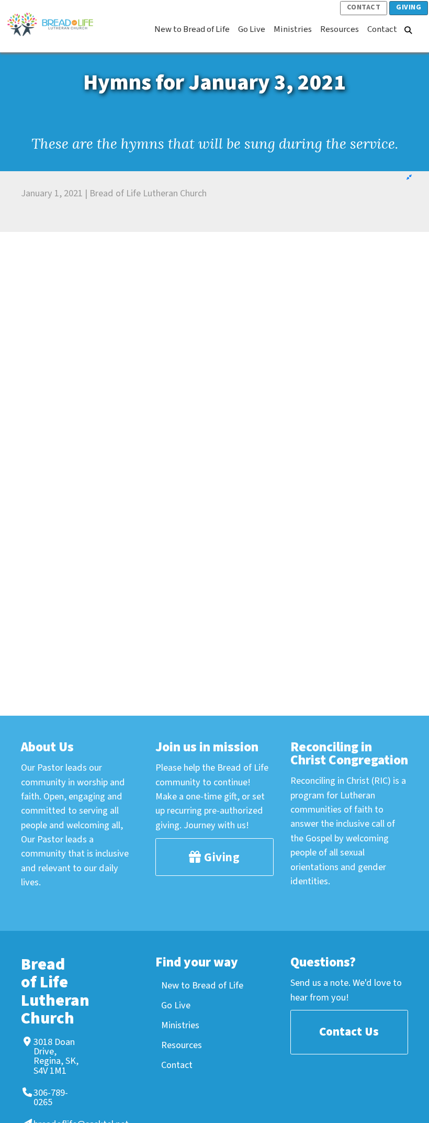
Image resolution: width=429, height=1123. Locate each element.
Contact (364, 7)
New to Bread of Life (202, 985)
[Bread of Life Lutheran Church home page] (55, 24)
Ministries (180, 1025)
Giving (408, 7)
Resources (181, 1045)
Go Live (175, 1005)
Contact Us (349, 1031)
